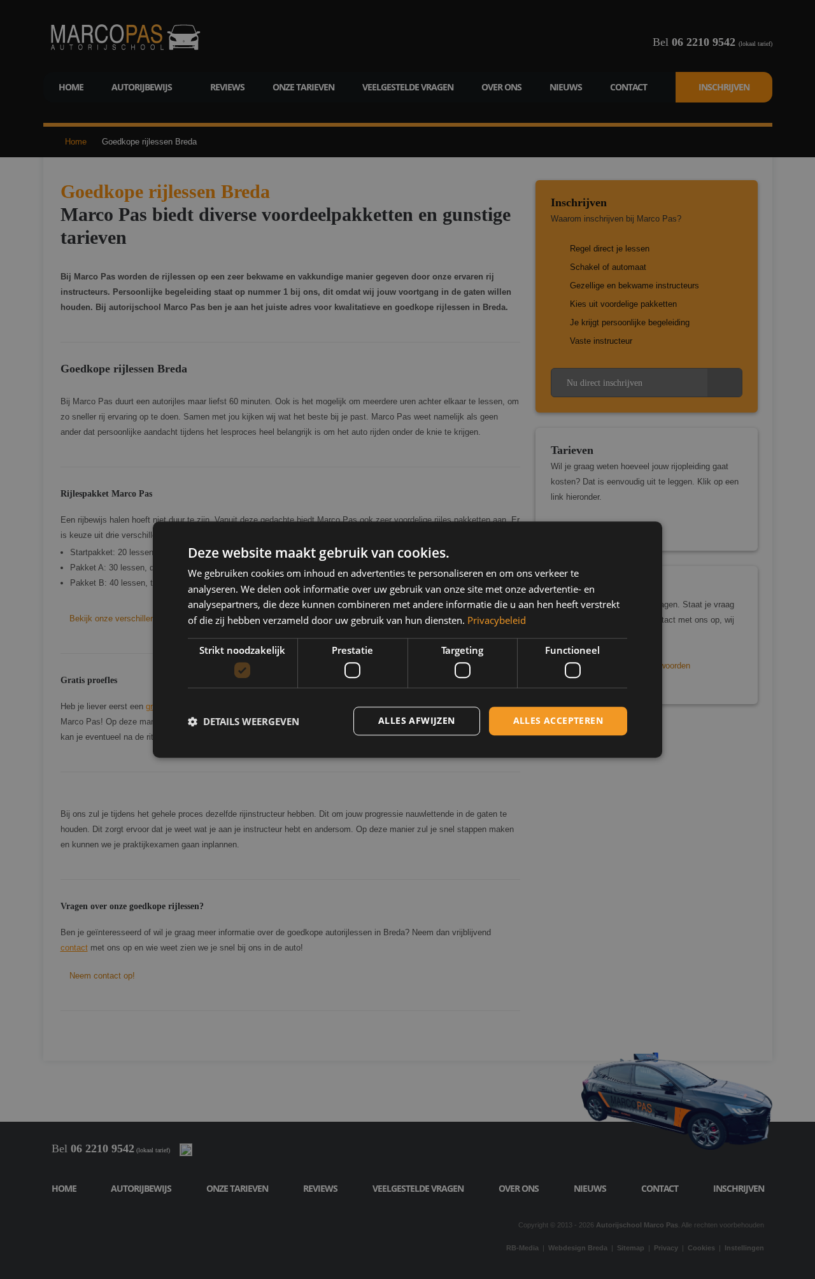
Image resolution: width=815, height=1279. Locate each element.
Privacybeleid (496, 620)
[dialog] (407, 639)
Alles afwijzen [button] (416, 721)
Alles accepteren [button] (558, 721)
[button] (243, 721)
